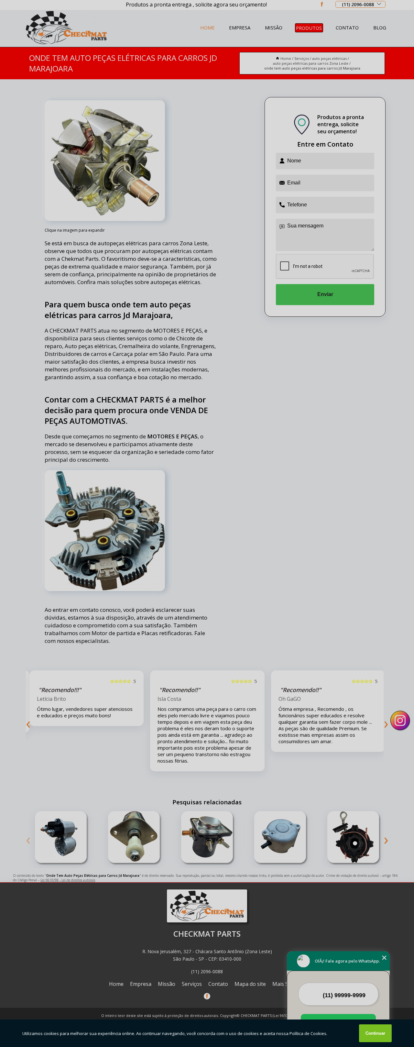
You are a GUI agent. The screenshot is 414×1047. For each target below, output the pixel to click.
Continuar (375, 1033)
